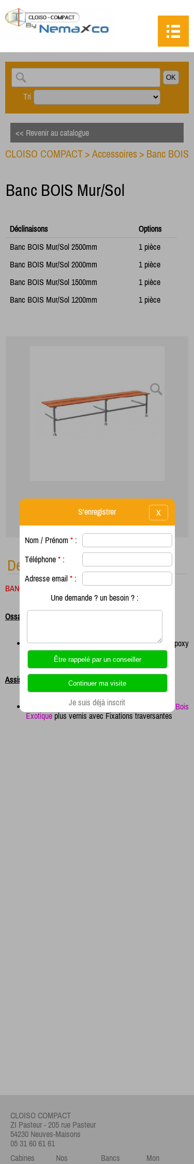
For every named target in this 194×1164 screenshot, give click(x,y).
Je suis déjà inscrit (97, 702)
